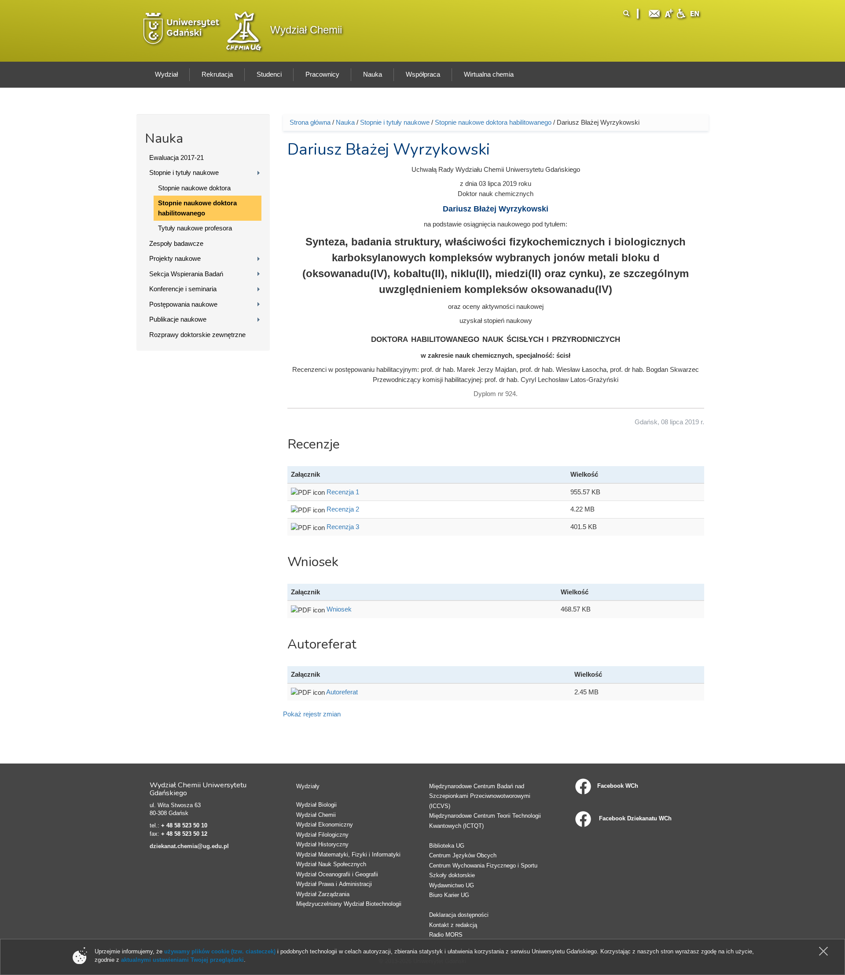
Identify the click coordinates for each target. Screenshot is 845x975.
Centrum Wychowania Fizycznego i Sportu (483, 865)
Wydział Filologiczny (322, 834)
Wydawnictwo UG (451, 885)
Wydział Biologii (316, 804)
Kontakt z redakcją (453, 925)
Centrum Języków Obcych (462, 855)
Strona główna (310, 122)
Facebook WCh (617, 785)
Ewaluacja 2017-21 (176, 157)
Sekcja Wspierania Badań (186, 274)
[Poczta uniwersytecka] (654, 12)
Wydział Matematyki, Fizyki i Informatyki (348, 854)
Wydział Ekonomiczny (324, 824)
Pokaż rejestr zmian (312, 714)
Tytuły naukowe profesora (195, 228)
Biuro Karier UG (449, 895)
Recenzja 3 (343, 526)
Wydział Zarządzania (322, 894)
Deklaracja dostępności (459, 915)
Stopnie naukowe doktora (194, 188)
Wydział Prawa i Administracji (334, 884)
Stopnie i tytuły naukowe (184, 172)
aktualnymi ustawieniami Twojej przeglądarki (182, 959)
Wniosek (339, 609)
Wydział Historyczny (322, 844)
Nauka (345, 122)
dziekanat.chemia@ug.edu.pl (189, 846)
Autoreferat (342, 692)
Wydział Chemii (306, 30)
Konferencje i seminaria (183, 289)
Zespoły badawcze (176, 243)
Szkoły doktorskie (452, 875)
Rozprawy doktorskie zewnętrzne (197, 334)
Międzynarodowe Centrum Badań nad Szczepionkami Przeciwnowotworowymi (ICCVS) (479, 796)
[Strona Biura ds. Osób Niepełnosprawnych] (681, 12)
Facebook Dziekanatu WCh (634, 818)
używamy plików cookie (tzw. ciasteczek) (220, 951)
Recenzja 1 (343, 492)
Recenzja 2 (343, 509)
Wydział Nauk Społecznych (331, 864)
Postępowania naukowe (183, 304)
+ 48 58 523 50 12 (184, 833)
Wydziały (308, 786)
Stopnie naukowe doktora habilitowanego (197, 208)
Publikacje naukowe (177, 319)
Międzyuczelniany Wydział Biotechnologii (348, 904)
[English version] (695, 12)
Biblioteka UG (446, 845)
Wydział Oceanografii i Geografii (337, 874)
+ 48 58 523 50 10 (184, 825)
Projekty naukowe (175, 258)
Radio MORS (446, 934)
